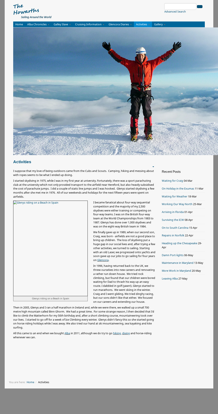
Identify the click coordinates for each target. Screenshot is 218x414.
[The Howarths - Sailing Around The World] (32, 10)
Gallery (158, 24)
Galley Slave (61, 24)
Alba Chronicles (37, 24)
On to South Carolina (175, 228)
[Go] (199, 6)
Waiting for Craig (172, 181)
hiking (117, 333)
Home (19, 24)
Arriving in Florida (173, 212)
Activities (142, 24)
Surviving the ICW (173, 220)
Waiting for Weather (174, 196)
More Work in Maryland (176, 271)
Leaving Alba (170, 278)
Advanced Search (175, 11)
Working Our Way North (177, 204)
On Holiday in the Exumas (178, 188)
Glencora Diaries (119, 24)
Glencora (103, 260)
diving (126, 333)
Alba (67, 333)
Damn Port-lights (173, 255)
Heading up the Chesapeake (179, 243)
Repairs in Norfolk (173, 235)
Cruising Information (88, 24)
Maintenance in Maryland (178, 263)
